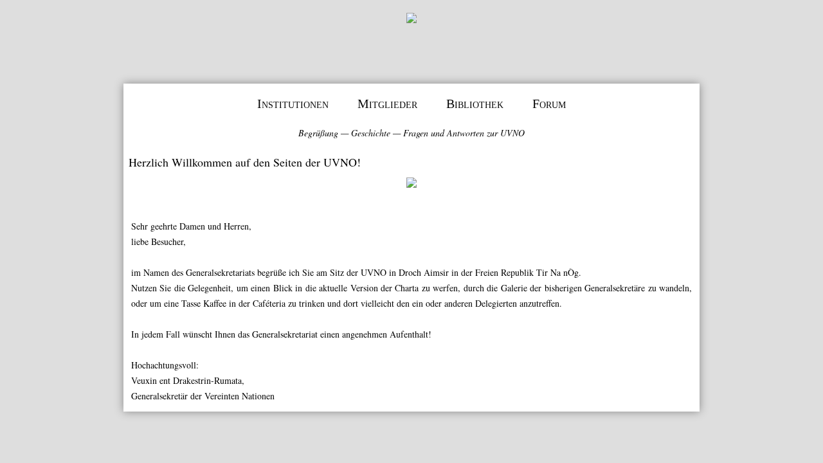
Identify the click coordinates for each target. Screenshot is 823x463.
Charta (407, 288)
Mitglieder (387, 103)
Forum (549, 103)
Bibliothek (474, 103)
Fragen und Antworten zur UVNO (464, 133)
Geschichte (370, 133)
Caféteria (269, 303)
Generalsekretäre (614, 288)
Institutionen (293, 103)
